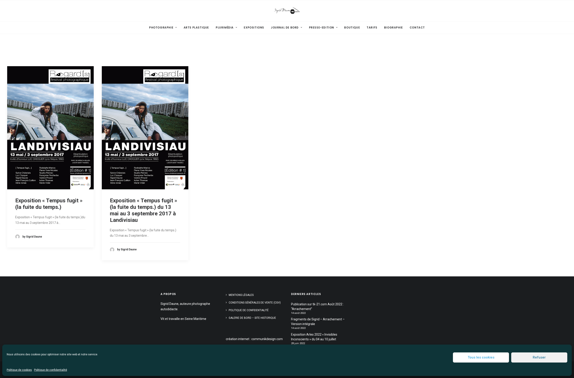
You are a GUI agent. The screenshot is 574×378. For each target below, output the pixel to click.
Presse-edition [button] (321, 27)
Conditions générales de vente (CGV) (255, 302)
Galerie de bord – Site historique (252, 317)
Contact (417, 27)
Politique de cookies (19, 369)
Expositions (254, 27)
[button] (50, 127)
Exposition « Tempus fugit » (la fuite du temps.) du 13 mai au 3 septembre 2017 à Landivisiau (143, 210)
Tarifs (372, 27)
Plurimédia (225, 27)
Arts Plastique (196, 27)
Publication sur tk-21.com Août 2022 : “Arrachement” (317, 306)
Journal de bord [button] (285, 27)
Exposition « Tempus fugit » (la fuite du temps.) (49, 203)
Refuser (539, 357)
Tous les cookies (481, 357)
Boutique (352, 27)
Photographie (161, 27)
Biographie (393, 27)
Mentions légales (241, 295)
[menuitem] (164, 28)
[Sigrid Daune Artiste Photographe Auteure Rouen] (287, 10)
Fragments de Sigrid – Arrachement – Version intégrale (318, 321)
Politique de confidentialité (50, 369)
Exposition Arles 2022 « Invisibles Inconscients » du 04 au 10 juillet (314, 337)
